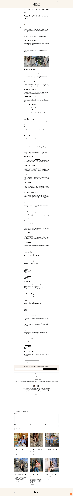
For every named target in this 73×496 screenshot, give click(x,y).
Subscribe (19, 4)
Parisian (26, 362)
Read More (18, 454)
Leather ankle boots (28, 288)
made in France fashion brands (31, 224)
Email (30, 424)
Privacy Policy (16, 492)
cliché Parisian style (30, 43)
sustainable (34, 228)
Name (15, 424)
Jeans (29, 271)
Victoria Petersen (38, 386)
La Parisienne (27, 357)
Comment (15, 413)
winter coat (27, 278)
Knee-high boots (27, 289)
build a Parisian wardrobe (31, 257)
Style (25, 12)
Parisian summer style (28, 346)
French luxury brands (32, 152)
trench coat (29, 276)
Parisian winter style (28, 348)
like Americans (37, 159)
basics (37, 112)
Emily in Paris (29, 196)
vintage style (33, 205)
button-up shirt (35, 265)
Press (54, 492)
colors (44, 130)
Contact (57, 492)
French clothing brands (38, 305)
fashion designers (35, 186)
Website (45, 424)
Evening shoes (27, 291)
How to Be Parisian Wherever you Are (30, 358)
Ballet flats (26, 286)
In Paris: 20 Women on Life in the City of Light (32, 360)
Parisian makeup (37, 327)
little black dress (28, 270)
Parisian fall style (27, 347)
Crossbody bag (27, 298)
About (46, 492)
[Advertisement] (36, 402)
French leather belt (30, 236)
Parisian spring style (28, 345)
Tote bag (26, 300)
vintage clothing (33, 99)
